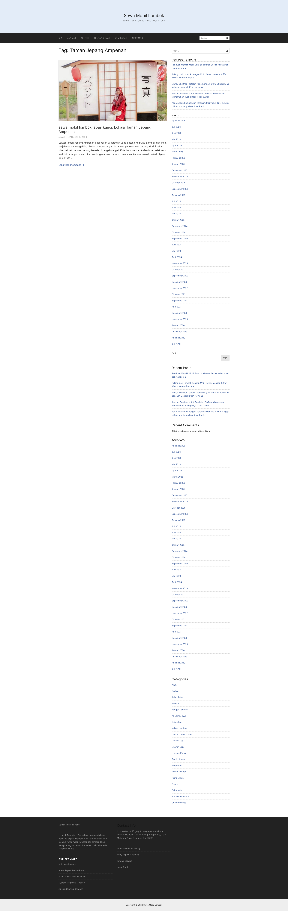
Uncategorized (179, 802)
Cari (174, 353)
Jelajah (175, 703)
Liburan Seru (178, 747)
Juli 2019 (176, 344)
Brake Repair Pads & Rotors (72, 870)
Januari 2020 (178, 325)
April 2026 (177, 145)
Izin (60, 38)
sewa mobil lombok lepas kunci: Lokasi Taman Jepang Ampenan (104, 129)
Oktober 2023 (179, 269)
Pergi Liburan (178, 759)
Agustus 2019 (178, 337)
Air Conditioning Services (70, 889)
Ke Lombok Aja (179, 716)
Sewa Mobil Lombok (144, 15)
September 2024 (180, 238)
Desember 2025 (180, 170)
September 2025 (180, 189)
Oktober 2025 (179, 182)
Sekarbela (177, 790)
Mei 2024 (176, 251)
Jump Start (122, 867)
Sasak (175, 784)
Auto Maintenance (67, 864)
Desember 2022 (179, 282)
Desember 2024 (180, 226)
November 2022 (180, 288)
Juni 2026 (177, 133)
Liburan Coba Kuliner (182, 734)
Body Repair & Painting (128, 854)
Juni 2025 (177, 207)
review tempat (179, 771)
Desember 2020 (180, 313)
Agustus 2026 (178, 120)
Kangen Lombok (180, 709)
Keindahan (177, 722)
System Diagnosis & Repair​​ (71, 882)
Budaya (175, 691)
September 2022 (180, 300)
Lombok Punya (179, 753)
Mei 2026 (176, 139)
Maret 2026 (177, 151)
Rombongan (178, 778)
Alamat (71, 38)
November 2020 (180, 319)
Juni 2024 (177, 244)
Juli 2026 (176, 127)
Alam (61, 137)
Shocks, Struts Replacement (72, 876)
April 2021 (177, 306)
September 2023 (180, 275)
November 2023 (180, 263)
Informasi (138, 38)
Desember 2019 (179, 331)
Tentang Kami (102, 38)
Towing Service (124, 861)
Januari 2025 (178, 220)
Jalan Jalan (177, 697)
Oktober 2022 (178, 294)
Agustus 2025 (178, 195)
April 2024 (177, 257)
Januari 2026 (178, 164)
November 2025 (180, 176)
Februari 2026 (178, 158)
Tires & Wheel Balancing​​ (129, 848)
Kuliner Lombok (179, 728)
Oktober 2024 (179, 232)
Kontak (85, 38)
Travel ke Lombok (180, 796)
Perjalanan (177, 765)
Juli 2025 (176, 201)
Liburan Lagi (178, 740)
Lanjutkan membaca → (71, 164)
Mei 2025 (176, 213)
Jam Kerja (121, 38)
